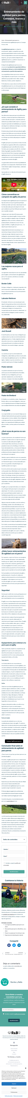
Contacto (14, 1054)
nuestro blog (10, 801)
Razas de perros (14, 1065)
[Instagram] (14, 1042)
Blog (14, 1052)
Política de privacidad (17, 1095)
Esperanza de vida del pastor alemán (14, 935)
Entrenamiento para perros (12, 40)
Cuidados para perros (14, 1060)
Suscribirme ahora (14, 871)
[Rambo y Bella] (6, 3)
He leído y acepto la (15, 1014)
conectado (16, 966)
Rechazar (14, 1088)
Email (5, 856)
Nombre (6, 849)
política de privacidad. (20, 1014)
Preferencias (14, 1092)
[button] (25, 1068)
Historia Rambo (14, 1048)
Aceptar (14, 1083)
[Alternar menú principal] (25, 2)
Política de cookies (9, 1095)
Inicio (3, 40)
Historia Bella (14, 1050)
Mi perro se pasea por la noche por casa (14, 933)
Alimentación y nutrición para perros (14, 1063)
